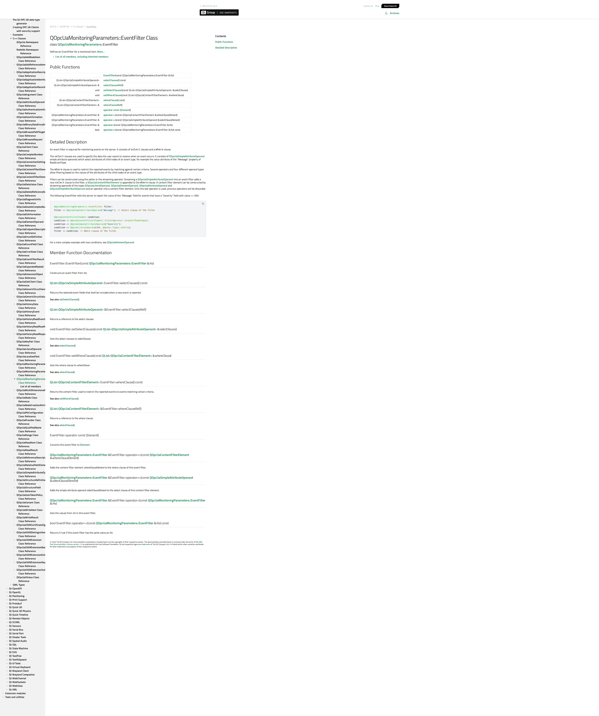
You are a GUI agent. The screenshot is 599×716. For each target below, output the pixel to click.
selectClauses (110, 80)
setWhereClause (112, 95)
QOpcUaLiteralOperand (97, 185)
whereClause (110, 100)
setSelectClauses (112, 90)
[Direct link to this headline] (81, 67)
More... (101, 51)
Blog (377, 5)
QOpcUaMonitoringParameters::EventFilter (117, 263)
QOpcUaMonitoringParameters (79, 44)
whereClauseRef (112, 105)
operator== (109, 130)
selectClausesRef (112, 85)
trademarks (145, 544)
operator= (108, 125)
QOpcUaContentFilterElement (103, 182)
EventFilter (109, 75)
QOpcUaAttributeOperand (153, 185)
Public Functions (224, 42)
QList (53, 283)
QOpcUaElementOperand (124, 185)
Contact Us (368, 5)
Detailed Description (226, 47)
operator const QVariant (116, 110)
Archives (394, 13)
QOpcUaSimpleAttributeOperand (187, 156)
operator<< (109, 115)
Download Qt (390, 5)
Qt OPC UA (64, 27)
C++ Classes (78, 27)
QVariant (85, 445)
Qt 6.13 (53, 27)
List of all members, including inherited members (81, 56)
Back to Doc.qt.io (210, 6)
